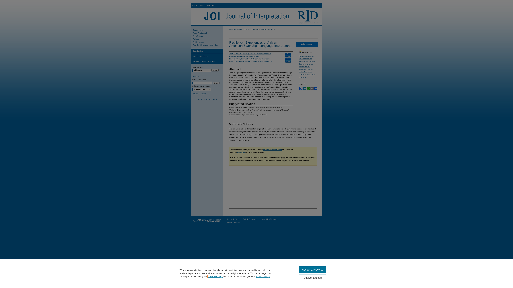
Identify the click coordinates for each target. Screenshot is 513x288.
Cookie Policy (263, 276)
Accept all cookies (312, 269)
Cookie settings (215, 276)
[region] (256, 273)
